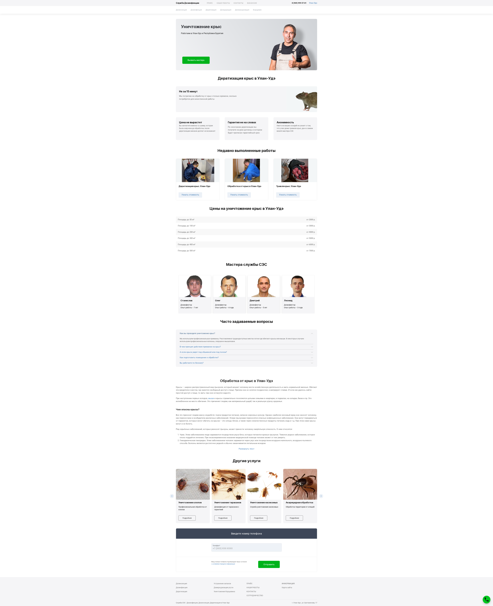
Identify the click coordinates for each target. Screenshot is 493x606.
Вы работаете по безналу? (191, 363)
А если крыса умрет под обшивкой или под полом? (203, 352)
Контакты (238, 3)
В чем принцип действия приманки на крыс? (200, 347)
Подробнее (187, 518)
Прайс (210, 3)
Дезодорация (225, 10)
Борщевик (257, 10)
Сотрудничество (254, 595)
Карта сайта (287, 587)
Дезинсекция (181, 10)
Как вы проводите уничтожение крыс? (197, 333)
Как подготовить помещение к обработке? (199, 357)
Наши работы (223, 3)
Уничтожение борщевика (224, 591)
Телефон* (216, 546)
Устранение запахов (222, 583)
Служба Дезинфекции (187, 3)
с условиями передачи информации (223, 564)
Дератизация (211, 10)
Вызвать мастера (196, 60)
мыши (211, 398)
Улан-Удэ (313, 3)
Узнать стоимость (190, 195)
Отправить (268, 564)
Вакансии (252, 3)
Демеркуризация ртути (223, 587)
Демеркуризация (242, 10)
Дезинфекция (196, 10)
